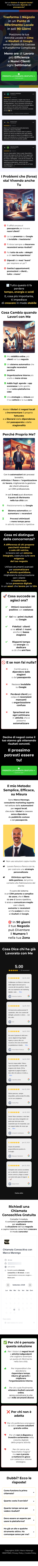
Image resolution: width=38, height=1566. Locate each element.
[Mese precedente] (8, 1282)
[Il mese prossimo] (30, 1282)
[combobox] (19, 1319)
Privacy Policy (18, 1550)
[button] (19, 1267)
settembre (16, 1281)
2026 (23, 1281)
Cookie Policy (30, 1550)
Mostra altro (11, 1274)
